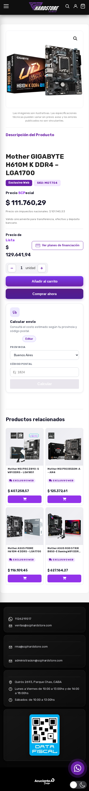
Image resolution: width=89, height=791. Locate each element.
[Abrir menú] (6, 6)
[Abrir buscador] (67, 6)
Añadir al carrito (45, 281)
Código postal (21, 364)
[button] (75, 38)
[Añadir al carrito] (25, 499)
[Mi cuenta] (75, 6)
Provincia (18, 347)
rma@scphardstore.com (31, 646)
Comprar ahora (44, 294)
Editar (29, 338)
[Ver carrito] (82, 6)
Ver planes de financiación (60, 245)
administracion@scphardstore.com (39, 660)
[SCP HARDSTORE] (44, 7)
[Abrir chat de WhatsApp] (77, 768)
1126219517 (23, 618)
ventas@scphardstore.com (33, 625)
